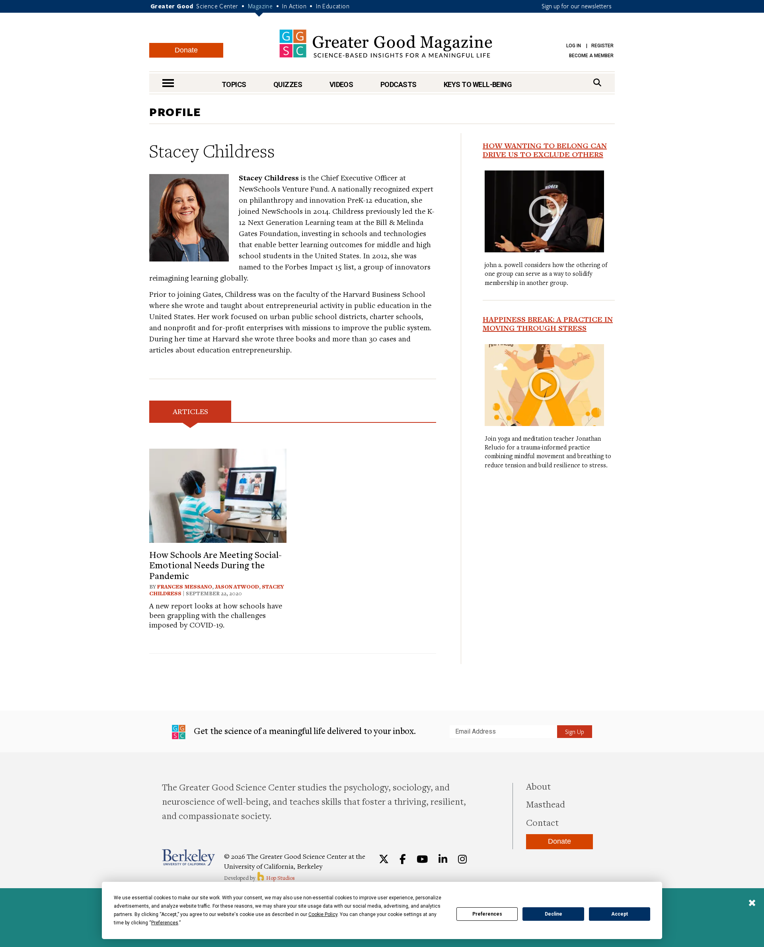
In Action (294, 6)
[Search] (597, 82)
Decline (553, 914)
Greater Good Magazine (385, 43)
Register (602, 45)
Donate (186, 50)
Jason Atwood (237, 586)
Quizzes (287, 84)
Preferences (487, 914)
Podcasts (398, 84)
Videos (341, 84)
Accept (619, 914)
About (538, 786)
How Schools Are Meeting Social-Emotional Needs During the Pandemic (215, 564)
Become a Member (591, 55)
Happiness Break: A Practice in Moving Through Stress (548, 323)
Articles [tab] (190, 411)
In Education (332, 6)
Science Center (217, 6)
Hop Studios (280, 877)
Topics (234, 84)
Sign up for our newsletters (577, 6)
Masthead (545, 804)
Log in (573, 45)
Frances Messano (184, 586)
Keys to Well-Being (478, 84)
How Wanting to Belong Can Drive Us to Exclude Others (545, 149)
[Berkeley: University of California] (188, 857)
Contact (542, 822)
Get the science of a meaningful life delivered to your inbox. (304, 730)
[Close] (752, 903)
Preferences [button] (164, 923)
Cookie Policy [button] (322, 914)
